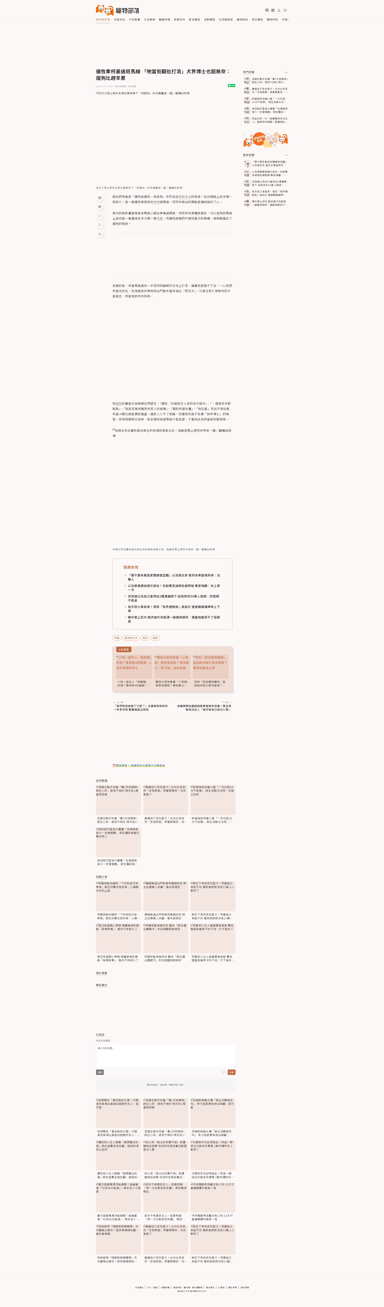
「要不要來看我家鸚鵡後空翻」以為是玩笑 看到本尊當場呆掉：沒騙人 (174, 577)
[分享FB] (100, 197)
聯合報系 (210, 1287)
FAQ (149, 1287)
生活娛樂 (149, 19)
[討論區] (100, 215)
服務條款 (177, 1287)
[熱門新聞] (286, 72)
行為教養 (134, 19)
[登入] (279, 10)
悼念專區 (257, 19)
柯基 (117, 638)
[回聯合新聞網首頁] (105, 10)
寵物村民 (272, 19)
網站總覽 (245, 1287)
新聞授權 (165, 1287)
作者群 (286, 19)
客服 (155, 1287)
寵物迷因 (242, 19)
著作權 (187, 1287)
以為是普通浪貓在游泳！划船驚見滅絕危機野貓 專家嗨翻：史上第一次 (174, 588)
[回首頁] (117, 10)
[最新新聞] (286, 155)
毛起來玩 (119, 19)
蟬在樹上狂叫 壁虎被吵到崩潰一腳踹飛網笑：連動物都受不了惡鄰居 (174, 619)
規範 (100, 1072)
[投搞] (273, 10)
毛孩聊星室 (226, 19)
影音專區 (194, 19)
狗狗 (145, 638)
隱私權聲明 (197, 1287)
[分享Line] (100, 206)
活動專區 (209, 19)
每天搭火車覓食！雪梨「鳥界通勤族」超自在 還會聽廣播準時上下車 (174, 609)
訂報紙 (221, 1287)
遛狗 (155, 638)
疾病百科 (179, 19)
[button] (267, 10)
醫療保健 (164, 19)
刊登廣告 (139, 1287)
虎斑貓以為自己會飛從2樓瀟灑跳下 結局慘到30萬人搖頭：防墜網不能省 (173, 598)
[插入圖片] (223, 1072)
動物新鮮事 (103, 19)
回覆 (232, 1072)
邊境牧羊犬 (131, 638)
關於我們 (232, 1287)
